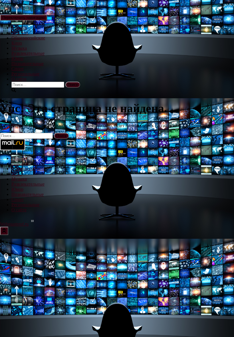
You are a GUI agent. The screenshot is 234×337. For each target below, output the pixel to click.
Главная (19, 27)
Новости (19, 32)
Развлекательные (28, 53)
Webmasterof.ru (14, 224)
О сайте (19, 79)
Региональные (25, 73)
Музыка (19, 48)
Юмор (17, 58)
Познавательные (27, 63)
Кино (16, 43)
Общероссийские (28, 37)
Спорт (17, 68)
